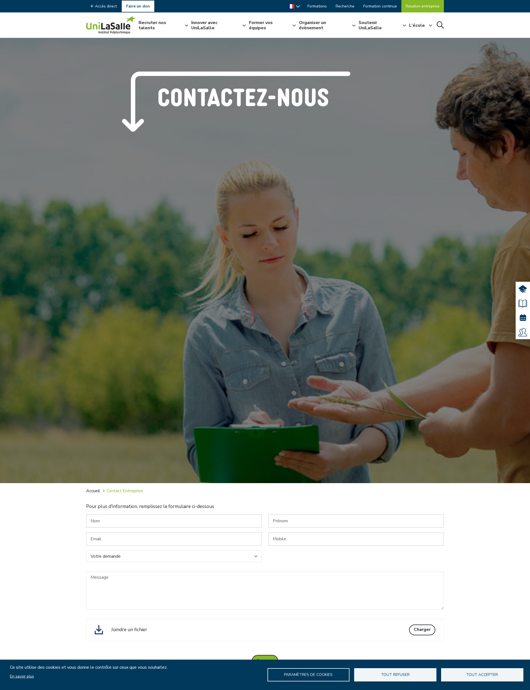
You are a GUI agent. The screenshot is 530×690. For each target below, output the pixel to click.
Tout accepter (482, 674)
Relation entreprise (422, 6)
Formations (317, 6)
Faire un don (138, 6)
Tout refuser (395, 674)
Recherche (345, 6)
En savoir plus (22, 676)
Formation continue (380, 6)
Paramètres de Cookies (308, 674)
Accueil (93, 491)
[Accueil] (111, 25)
